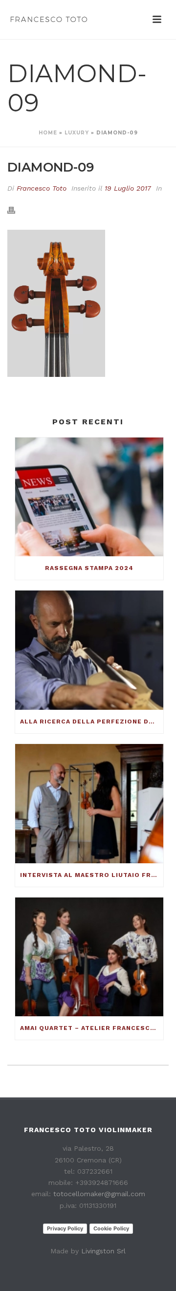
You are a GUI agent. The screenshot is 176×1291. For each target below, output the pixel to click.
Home (48, 133)
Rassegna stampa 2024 (89, 568)
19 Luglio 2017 (128, 188)
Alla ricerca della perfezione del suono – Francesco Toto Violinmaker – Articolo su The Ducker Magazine (91, 721)
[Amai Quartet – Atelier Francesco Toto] (89, 957)
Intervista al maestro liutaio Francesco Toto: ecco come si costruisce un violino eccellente (91, 875)
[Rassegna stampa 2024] (89, 497)
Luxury (77, 133)
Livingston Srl (103, 1251)
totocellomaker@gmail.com (99, 1194)
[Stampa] (16, 209)
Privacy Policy (65, 1228)
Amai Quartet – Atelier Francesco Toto (91, 1028)
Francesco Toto (41, 188)
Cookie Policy (111, 1228)
